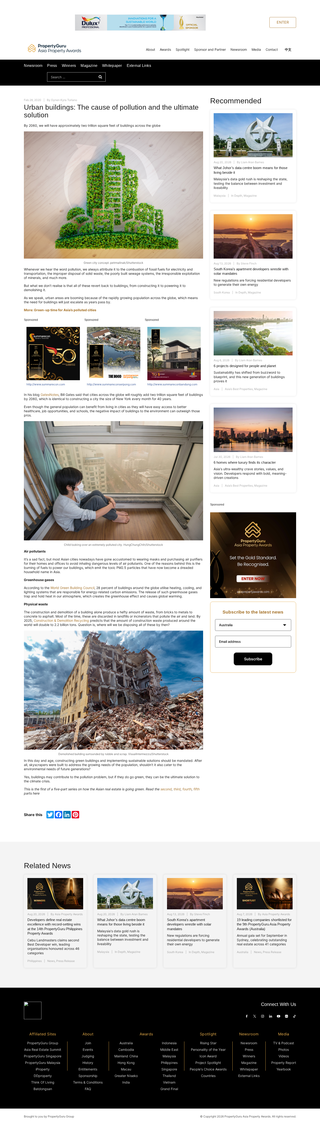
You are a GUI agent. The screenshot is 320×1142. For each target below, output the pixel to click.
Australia (242, 952)
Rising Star (208, 1043)
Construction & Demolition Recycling (61, 620)
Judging (88, 1056)
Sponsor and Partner (210, 49)
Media (256, 49)
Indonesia (169, 1043)
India (126, 1082)
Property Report (283, 1063)
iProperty (43, 1069)
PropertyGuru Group (42, 1043)
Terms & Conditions (88, 1082)
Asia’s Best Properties (239, 389)
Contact (272, 49)
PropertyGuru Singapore (42, 1056)
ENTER (283, 22)
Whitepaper (112, 66)
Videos (284, 1056)
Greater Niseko (126, 1076)
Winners (69, 66)
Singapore (169, 1069)
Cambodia (126, 1050)
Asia (216, 389)
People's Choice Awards (208, 1069)
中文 (288, 49)
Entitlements (87, 1069)
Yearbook (283, 1069)
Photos (283, 1050)
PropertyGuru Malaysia (42, 1063)
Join (88, 1043)
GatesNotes (50, 395)
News (51, 961)
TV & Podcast (283, 1043)
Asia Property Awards (69, 914)
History (87, 1063)
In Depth (236, 195)
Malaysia (220, 195)
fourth (187, 789)
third (177, 789)
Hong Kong (126, 1063)
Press (52, 66)
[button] (253, 625)
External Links (139, 66)
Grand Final (169, 1089)
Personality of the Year (208, 1050)
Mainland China (126, 1056)
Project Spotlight (208, 1063)
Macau (126, 1069)
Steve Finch (249, 263)
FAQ (88, 1089)
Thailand (169, 1076)
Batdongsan (42, 1089)
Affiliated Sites (42, 1034)
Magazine (89, 66)
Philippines (34, 961)
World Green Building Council (72, 588)
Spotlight (183, 49)
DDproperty (43, 1076)
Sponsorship (87, 1076)
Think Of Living (42, 1082)
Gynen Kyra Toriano (64, 100)
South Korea (222, 292)
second (166, 789)
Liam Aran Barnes (252, 162)
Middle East (169, 1050)
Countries (208, 1076)
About (150, 49)
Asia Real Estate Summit (42, 1050)
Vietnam (169, 1082)
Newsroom (239, 49)
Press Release (65, 961)
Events (88, 1050)
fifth (196, 789)
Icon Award (208, 1056)
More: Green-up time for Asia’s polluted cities (60, 310)
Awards (165, 49)
